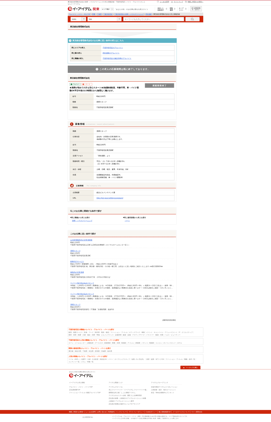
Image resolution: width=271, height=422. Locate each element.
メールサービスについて (181, 412)
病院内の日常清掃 (77, 272)
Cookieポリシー (151, 412)
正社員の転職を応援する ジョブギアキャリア (124, 404)
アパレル (131, 343)
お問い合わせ (101, 412)
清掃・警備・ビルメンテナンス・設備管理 (106, 335)
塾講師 (151, 343)
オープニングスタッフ (122, 359)
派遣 (147, 359)
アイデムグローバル (116, 387)
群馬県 (97, 351)
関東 (93, 14)
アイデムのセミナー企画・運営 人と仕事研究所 (125, 395)
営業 (161, 335)
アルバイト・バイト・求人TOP (79, 14)
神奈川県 (78, 351)
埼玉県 (91, 351)
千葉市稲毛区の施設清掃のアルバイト (117, 58)
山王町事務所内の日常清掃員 (81, 240)
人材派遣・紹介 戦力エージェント (163, 390)
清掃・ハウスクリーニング (82, 221)
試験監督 (90, 343)
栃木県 (109, 351)
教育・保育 (72, 335)
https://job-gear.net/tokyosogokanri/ (110, 198)
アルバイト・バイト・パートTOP (81, 387)
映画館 (123, 343)
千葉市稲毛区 (108, 14)
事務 (113, 343)
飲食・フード (88, 332)
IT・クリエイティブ (186, 332)
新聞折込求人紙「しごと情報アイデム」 (123, 392)
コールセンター (80, 343)
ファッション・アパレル (119, 332)
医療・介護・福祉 (84, 335)
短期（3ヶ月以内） (138, 359)
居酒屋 (137, 343)
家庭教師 (107, 343)
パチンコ (145, 343)
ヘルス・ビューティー (172, 335)
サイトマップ (178, 2)
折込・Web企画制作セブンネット (162, 392)
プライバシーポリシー (136, 412)
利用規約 (111, 412)
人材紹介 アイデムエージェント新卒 (121, 401)
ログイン (196, 8)
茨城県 (103, 351)
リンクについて (121, 412)
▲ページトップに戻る (190, 367)
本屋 (118, 343)
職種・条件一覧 (189, 359)
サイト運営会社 (196, 412)
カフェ (71, 343)
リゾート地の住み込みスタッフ (82, 283)
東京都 (71, 351)
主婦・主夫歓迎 (92, 359)
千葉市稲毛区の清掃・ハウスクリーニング (129, 14)
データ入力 (99, 343)
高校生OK (103, 359)
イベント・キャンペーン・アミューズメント (161, 332)
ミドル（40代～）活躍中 (77, 359)
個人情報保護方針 (165, 412)
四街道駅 (149, 14)
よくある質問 (164, 2)
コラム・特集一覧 (87, 362)
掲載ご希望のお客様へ (195, 2)
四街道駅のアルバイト (111, 53)
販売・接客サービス (76, 332)
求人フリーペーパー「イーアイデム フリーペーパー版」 (128, 390)
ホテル (179, 343)
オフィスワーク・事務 (137, 332)
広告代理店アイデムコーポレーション (164, 387)
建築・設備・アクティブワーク (134, 335)
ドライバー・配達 (152, 335)
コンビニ (159, 343)
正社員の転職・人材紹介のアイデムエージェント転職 (127, 398)
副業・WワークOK (157, 359)
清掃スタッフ (75, 251)
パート (127, 221)
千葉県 (99, 14)
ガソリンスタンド (169, 343)
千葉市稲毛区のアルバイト (113, 48)
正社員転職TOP (74, 390)
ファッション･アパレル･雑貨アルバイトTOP (84, 392)
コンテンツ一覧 (74, 362)
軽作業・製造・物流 (102, 332)
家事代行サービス (77, 262)
